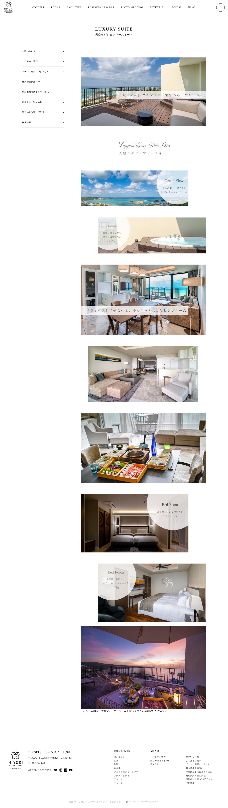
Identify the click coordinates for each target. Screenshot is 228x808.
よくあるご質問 (30, 61)
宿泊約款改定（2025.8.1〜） (36, 112)
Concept (38, 7)
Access (177, 7)
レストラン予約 (158, 757)
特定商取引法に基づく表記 (35, 92)
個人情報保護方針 (31, 82)
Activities (157, 7)
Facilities (74, 7)
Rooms (55, 7)
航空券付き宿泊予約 (160, 760)
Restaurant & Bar (101, 7)
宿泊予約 (154, 764)
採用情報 (26, 122)
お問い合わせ (29, 51)
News (191, 7)
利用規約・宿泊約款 (32, 102)
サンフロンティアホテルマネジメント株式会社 (97, 802)
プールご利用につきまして (35, 71)
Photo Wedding (132, 7)
